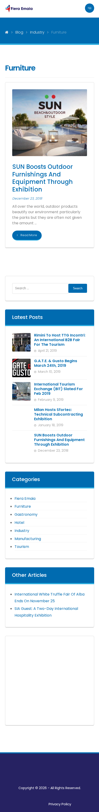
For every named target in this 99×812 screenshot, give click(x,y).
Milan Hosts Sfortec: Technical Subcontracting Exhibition (58, 414)
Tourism (22, 546)
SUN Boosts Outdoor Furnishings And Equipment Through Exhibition (59, 439)
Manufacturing (28, 538)
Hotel (19, 522)
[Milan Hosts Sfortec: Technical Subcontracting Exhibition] (21, 417)
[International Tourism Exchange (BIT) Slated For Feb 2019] (21, 391)
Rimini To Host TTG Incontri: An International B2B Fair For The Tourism (59, 340)
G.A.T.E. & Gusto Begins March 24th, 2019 (55, 363)
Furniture (23, 506)
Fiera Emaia (25, 498)
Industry (22, 530)
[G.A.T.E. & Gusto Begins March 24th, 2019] (21, 368)
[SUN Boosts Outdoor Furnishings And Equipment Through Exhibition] (21, 442)
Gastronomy (26, 514)
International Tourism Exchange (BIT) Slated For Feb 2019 (58, 389)
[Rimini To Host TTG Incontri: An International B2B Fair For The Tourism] (21, 342)
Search (77, 288)
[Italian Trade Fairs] (19, 9)
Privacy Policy (60, 804)
